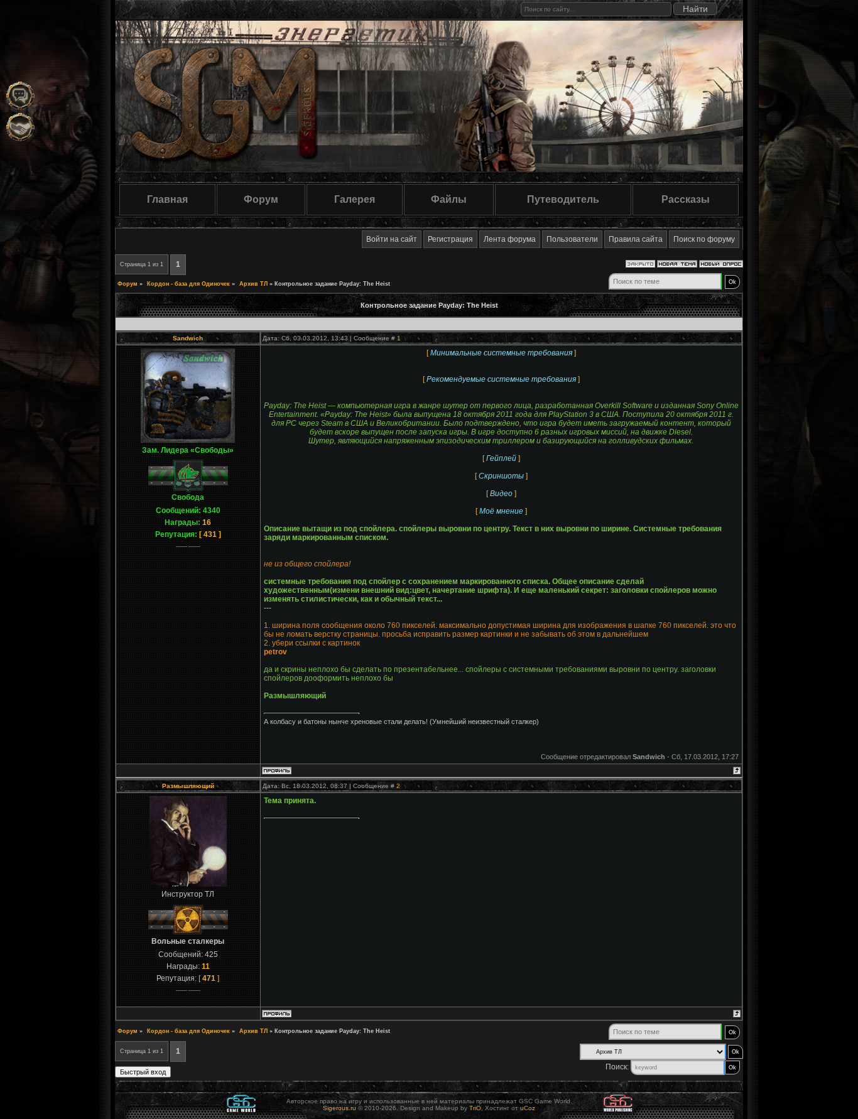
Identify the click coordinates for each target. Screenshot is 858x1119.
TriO (475, 1108)
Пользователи (572, 239)
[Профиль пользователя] (276, 771)
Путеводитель (563, 199)
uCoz (527, 1108)
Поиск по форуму (704, 239)
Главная (167, 199)
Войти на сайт (391, 239)
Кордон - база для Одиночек (188, 284)
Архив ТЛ (253, 284)
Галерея (354, 199)
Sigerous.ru (339, 1108)
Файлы (449, 199)
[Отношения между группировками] (20, 127)
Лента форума (510, 239)
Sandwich (188, 338)
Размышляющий (188, 785)
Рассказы (685, 199)
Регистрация (450, 239)
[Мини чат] (20, 96)
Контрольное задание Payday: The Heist (332, 284)
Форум (261, 199)
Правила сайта (636, 239)
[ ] (210, 534)
